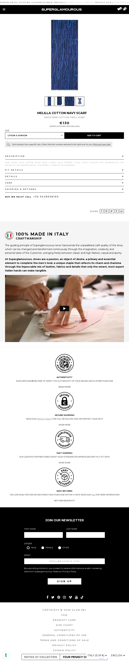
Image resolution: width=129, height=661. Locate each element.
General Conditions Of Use (64, 635)
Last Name (71, 529)
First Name (30, 529)
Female (49, 547)
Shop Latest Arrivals (73, 2)
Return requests (64, 500)
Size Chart (64, 625)
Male (33, 547)
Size (7, 130)
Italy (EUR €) (96, 655)
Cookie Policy (64, 650)
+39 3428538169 (46, 196)
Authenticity (64, 630)
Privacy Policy (44, 419)
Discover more (115, 2)
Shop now (64, 425)
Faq (64, 615)
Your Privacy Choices (79, 657)
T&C (93, 495)
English (117, 655)
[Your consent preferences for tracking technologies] (6, 655)
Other (65, 547)
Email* (27, 555)
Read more (64, 387)
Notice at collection (40, 657)
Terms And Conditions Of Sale (64, 640)
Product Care (64, 620)
